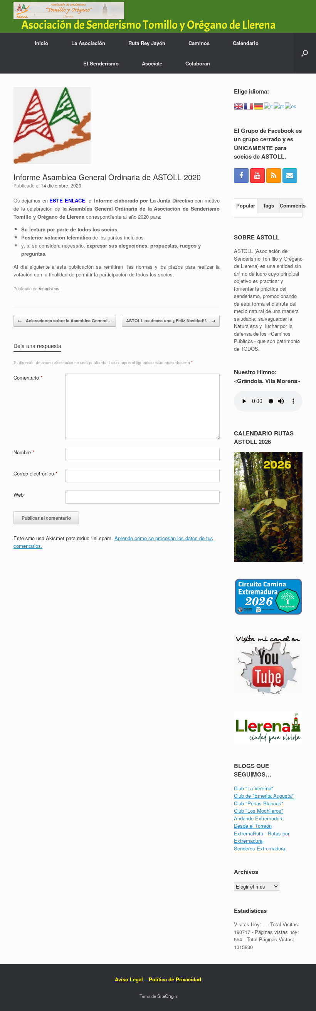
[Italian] (269, 105)
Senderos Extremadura (259, 848)
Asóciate (152, 63)
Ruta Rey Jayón (146, 43)
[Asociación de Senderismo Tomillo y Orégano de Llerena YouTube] (257, 175)
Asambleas (49, 288)
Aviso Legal (129, 979)
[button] (304, 53)
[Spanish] (291, 105)
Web (18, 494)
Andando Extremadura (259, 818)
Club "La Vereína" (253, 788)
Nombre (23, 452)
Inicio (41, 43)
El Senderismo (101, 63)
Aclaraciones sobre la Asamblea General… (65, 320)
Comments (291, 205)
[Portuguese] (279, 105)
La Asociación (88, 43)
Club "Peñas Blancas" (258, 803)
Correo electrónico (35, 473)
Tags (268, 205)
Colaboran (197, 63)
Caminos (199, 43)
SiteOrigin (167, 996)
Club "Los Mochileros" (258, 810)
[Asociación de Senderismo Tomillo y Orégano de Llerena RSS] (273, 175)
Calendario (246, 43)
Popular (245, 205)
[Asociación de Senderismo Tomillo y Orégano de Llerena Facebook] (241, 175)
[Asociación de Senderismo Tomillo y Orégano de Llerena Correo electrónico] (289, 175)
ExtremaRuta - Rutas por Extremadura (261, 837)
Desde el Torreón (253, 825)
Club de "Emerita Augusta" (264, 795)
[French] (249, 105)
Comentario (27, 377)
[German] (259, 105)
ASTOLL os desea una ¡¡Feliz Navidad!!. (170, 320)
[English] (239, 105)
